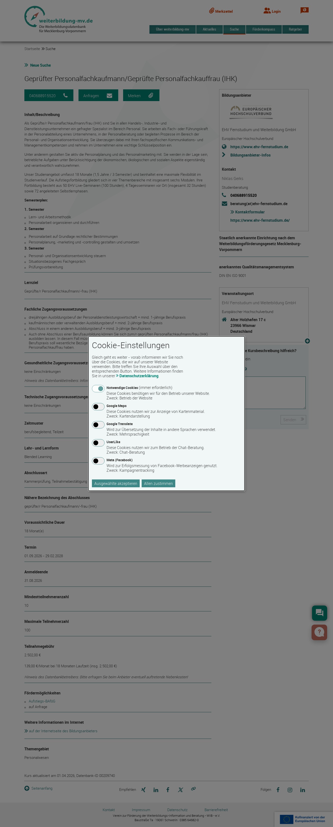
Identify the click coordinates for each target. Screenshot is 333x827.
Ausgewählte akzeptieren (115, 483)
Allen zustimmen (158, 483)
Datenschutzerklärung (138, 375)
